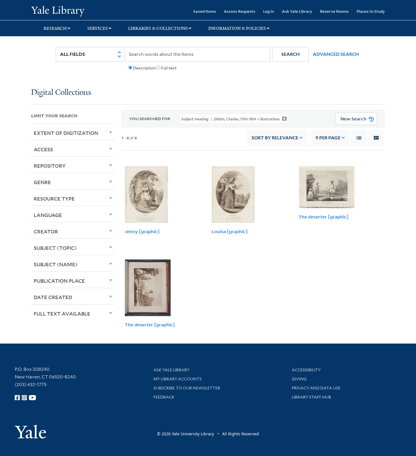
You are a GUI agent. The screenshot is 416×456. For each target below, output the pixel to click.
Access (43, 149)
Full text (169, 68)
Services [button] (97, 28)
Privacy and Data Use (316, 388)
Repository (50, 165)
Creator (46, 231)
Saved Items (204, 11)
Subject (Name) (56, 264)
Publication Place (59, 280)
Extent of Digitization (66, 132)
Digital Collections (61, 92)
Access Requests (239, 11)
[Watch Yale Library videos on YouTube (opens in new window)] (32, 397)
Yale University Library (57, 11)
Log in (268, 11)
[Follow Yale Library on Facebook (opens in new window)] (17, 397)
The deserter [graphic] (324, 217)
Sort (275, 137)
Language (48, 215)
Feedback (164, 397)
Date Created (53, 297)
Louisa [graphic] (230, 231)
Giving (299, 379)
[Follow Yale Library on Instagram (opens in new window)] (24, 397)
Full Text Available (62, 313)
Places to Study (371, 11)
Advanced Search (336, 54)
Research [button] (55, 28)
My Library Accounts (177, 379)
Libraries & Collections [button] (158, 28)
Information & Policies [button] (237, 28)
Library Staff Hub (311, 397)
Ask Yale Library (297, 11)
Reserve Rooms (334, 11)
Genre (42, 182)
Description (144, 68)
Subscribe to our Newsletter (186, 388)
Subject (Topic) (55, 247)
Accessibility (306, 370)
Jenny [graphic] (142, 231)
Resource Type (54, 198)
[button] (290, 54)
